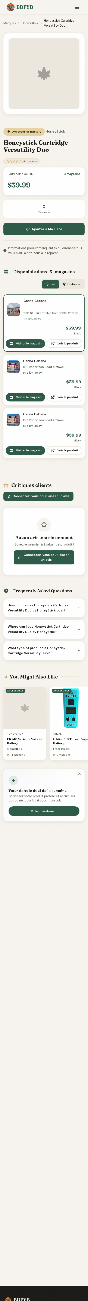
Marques (9, 23)
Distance (73, 284)
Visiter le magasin (29, 343)
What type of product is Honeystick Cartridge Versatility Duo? (36, 650)
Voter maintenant (44, 811)
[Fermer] (79, 774)
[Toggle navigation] (76, 7)
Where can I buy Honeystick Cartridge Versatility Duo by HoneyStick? (38, 629)
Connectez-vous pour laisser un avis (41, 496)
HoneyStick (30, 23)
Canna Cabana (35, 301)
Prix (53, 284)
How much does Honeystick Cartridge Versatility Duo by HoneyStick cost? (38, 608)
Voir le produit (67, 343)
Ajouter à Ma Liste (47, 229)
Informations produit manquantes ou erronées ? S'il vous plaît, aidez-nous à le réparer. (45, 250)
